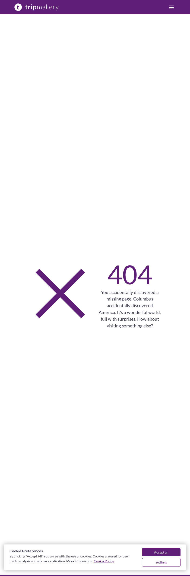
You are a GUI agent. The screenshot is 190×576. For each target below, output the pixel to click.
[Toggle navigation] (171, 7)
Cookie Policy (104, 561)
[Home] (36, 7)
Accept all (161, 552)
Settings (161, 562)
